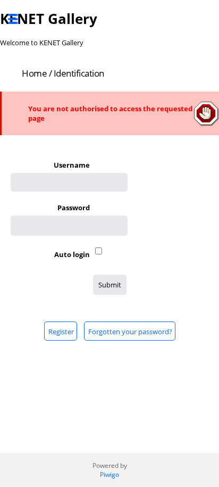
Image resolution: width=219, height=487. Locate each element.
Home (34, 73)
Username (72, 165)
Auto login (72, 254)
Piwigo (109, 474)
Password (73, 207)
